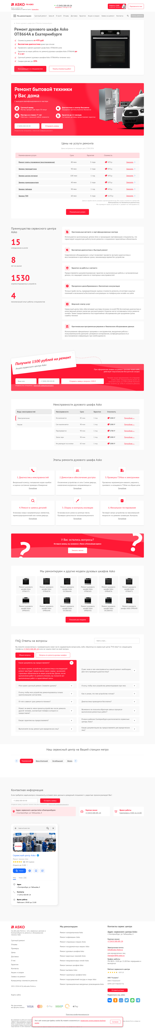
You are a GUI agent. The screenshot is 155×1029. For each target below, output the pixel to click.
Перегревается (61, 431)
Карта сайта (16, 995)
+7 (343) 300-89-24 (64, 5)
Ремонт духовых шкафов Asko (72, 951)
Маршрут (21, 870)
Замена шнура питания (28, 176)
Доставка (74, 16)
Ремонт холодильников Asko (71, 932)
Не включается (61, 418)
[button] (16, 761)
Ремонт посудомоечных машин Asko (74, 946)
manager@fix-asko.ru (116, 955)
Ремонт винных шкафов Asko (72, 965)
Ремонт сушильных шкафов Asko (73, 975)
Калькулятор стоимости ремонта (24, 980)
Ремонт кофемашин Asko (70, 937)
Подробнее (33, 488)
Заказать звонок (77, 550)
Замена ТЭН (23, 196)
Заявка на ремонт (107, 16)
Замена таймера (25, 189)
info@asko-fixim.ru (115, 950)
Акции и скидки (93, 16)
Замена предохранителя (29, 182)
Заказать (129, 162)
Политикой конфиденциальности (59, 804)
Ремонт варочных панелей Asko (73, 956)
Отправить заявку (52, 126)
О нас (58, 16)
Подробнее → (129, 418)
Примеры (15, 948)
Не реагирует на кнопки (64, 444)
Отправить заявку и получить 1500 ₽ (82, 381)
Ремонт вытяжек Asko (68, 970)
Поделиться (110, 1000)
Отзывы (66, 16)
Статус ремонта (137, 16)
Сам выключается (62, 424)
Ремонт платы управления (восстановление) (37, 162)
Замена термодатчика (28, 169)
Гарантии (82, 16)
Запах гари (60, 437)
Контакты (119, 16)
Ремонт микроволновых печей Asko (74, 960)
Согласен (115, 1022)
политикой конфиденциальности (44, 385)
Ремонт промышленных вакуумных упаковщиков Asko (82, 984)
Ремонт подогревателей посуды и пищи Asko (78, 979)
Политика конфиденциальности (77, 1014)
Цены (51, 16)
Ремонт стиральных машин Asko (73, 942)
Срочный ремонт (40, 16)
